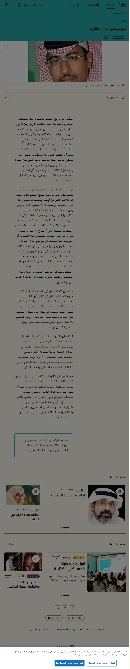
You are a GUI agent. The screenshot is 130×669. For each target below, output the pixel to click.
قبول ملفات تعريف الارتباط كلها (69, 663)
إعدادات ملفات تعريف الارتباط (102, 663)
